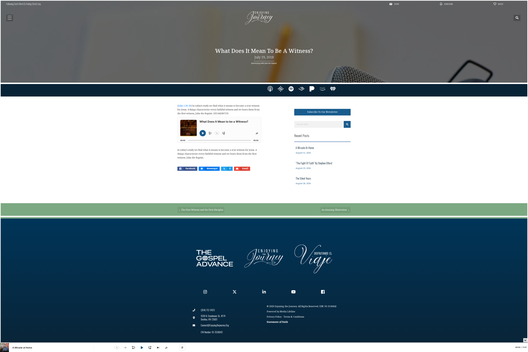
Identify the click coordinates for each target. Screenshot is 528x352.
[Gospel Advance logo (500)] (214, 258)
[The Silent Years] (322, 180)
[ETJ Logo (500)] (264, 258)
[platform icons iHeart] (332, 88)
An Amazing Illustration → (336, 210)
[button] (394, 4)
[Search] (347, 124)
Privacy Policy (274, 317)
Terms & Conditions (294, 317)
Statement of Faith (277, 322)
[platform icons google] (280, 88)
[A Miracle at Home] (322, 150)
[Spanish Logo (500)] (313, 258)
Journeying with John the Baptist (264, 63)
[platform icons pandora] (312, 88)
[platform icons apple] (270, 88)
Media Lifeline (287, 311)
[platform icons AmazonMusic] (322, 88)
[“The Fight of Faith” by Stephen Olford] (322, 165)
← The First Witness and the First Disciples (200, 210)
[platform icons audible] (301, 88)
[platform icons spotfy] (291, 88)
